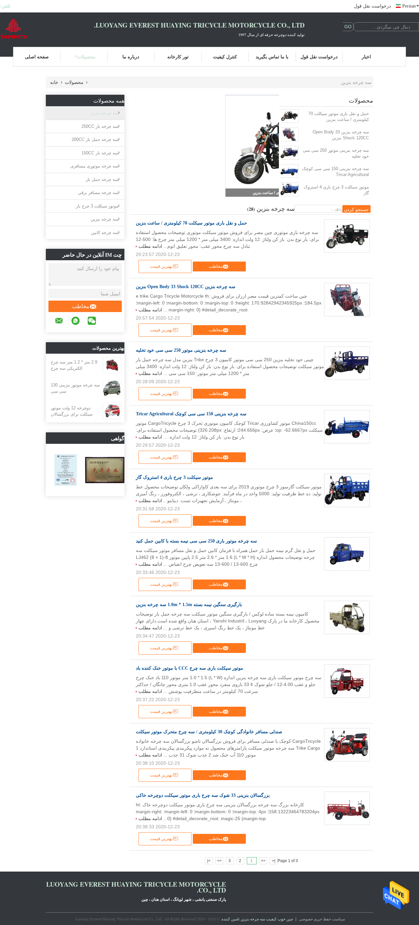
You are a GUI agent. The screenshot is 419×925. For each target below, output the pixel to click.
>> (219, 860)
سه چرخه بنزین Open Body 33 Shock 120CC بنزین (341, 134)
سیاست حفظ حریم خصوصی (322, 918)
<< (263, 860)
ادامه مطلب (150, 246)
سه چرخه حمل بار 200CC (95, 139)
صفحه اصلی (37, 56)
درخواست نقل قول (372, 6)
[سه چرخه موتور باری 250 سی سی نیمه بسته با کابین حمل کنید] (347, 554)
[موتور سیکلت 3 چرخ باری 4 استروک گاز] (289, 189)
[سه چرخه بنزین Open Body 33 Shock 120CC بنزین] (289, 134)
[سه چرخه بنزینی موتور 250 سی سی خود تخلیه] (289, 153)
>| (208, 860)
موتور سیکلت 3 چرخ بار (97, 206)
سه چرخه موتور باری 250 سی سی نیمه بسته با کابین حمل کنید (196, 541)
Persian (409, 6)
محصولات (86, 56)
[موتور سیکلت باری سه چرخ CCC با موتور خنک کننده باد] (347, 681)
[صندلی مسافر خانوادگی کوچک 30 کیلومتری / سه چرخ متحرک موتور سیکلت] (347, 744)
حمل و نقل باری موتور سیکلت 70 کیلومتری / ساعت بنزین (338, 116)
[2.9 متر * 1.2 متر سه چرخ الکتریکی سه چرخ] (112, 365)
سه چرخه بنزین (104, 112)
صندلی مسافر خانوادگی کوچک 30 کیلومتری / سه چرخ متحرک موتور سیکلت (209, 731)
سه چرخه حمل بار (102, 179)
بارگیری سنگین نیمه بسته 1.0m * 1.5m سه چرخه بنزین (189, 604)
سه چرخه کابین (104, 232)
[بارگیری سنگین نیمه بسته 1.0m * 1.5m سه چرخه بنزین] (347, 617)
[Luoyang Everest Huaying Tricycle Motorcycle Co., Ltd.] (36, 29)
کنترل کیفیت (225, 56)
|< (273, 860)
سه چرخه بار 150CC (100, 152)
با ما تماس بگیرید (272, 56)
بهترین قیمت (161, 266)
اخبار (366, 56)
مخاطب (80, 306)
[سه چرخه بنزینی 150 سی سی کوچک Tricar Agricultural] (289, 171)
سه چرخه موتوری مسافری (94, 166)
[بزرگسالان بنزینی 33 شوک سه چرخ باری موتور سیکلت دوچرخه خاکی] (347, 808)
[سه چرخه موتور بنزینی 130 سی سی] (112, 387)
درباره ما (130, 56)
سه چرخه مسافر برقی (98, 192)
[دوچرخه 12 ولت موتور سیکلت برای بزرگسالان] (112, 410)
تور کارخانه (178, 56)
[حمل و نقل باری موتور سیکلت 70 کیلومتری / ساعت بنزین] (289, 116)
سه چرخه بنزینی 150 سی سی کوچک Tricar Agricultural (335, 171)
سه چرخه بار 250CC (100, 126)
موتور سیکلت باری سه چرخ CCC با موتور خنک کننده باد (189, 668)
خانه (54, 82)
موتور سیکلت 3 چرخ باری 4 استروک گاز (336, 190)
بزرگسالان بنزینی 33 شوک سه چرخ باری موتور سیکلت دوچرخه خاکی (203, 795)
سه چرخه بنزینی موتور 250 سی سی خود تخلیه (336, 153)
